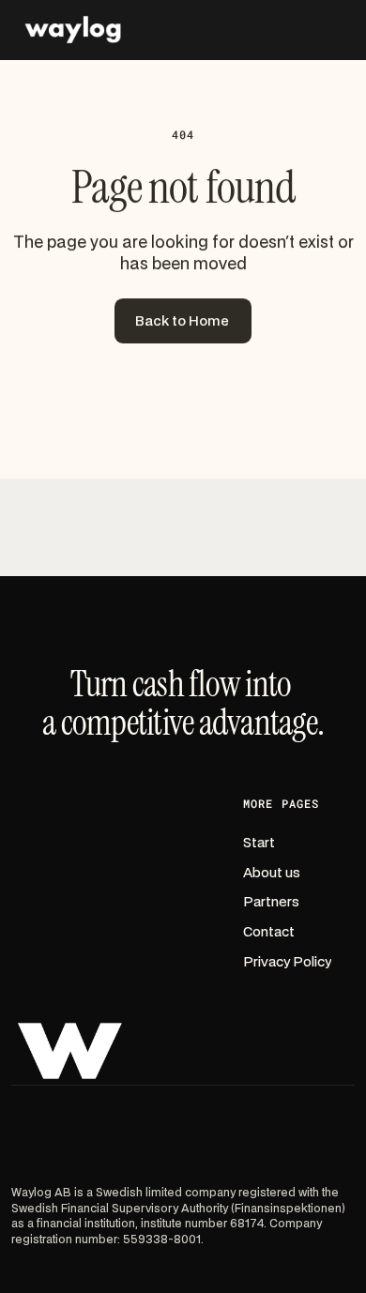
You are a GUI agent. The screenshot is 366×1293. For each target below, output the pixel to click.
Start (259, 843)
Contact (269, 932)
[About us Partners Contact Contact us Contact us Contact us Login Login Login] (183, 30)
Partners (271, 902)
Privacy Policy (287, 962)
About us (271, 873)
